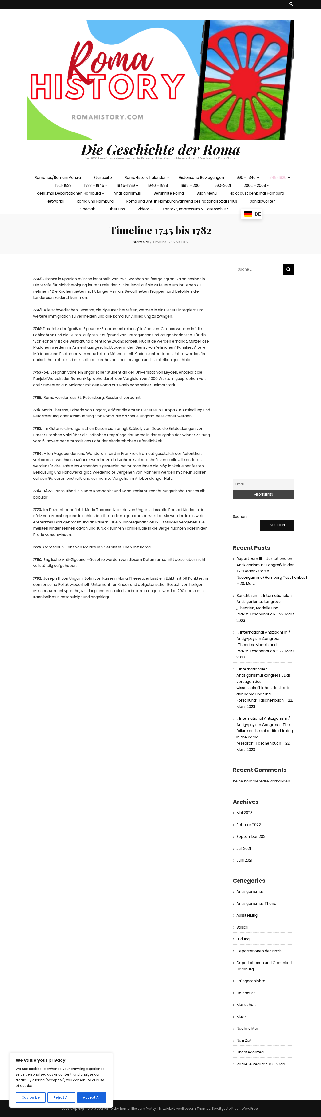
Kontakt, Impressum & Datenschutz (195, 209)
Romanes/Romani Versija (58, 177)
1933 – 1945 (94, 185)
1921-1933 (63, 185)
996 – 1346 (246, 177)
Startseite (103, 177)
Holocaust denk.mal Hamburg (256, 193)
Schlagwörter (262, 201)
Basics (242, 927)
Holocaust (245, 993)
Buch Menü (206, 193)
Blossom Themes (196, 1108)
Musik (241, 1016)
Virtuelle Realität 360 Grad (260, 1064)
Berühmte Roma (168, 193)
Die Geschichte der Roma (160, 149)
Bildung (243, 939)
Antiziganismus (127, 193)
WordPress (250, 1108)
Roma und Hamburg (95, 201)
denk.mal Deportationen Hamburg (69, 193)
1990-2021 (222, 185)
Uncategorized (250, 1052)
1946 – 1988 (158, 185)
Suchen (240, 516)
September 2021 (251, 836)
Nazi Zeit (244, 1040)
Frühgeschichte (250, 981)
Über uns (116, 209)
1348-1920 (277, 177)
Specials (88, 209)
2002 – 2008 (255, 185)
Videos (143, 209)
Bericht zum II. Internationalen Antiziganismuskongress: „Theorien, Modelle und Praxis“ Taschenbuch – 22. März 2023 (265, 608)
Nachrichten (247, 1028)
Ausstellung (247, 915)
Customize (31, 1097)
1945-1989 (126, 185)
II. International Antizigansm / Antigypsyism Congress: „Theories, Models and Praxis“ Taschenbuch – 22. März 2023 (265, 645)
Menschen (246, 1004)
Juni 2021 (244, 860)
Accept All (92, 1097)
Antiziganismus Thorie (256, 903)
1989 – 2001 (191, 185)
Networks (55, 201)
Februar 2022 (248, 824)
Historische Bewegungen (201, 177)
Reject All (61, 1097)
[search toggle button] (291, 4)
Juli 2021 (243, 848)
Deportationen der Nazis (259, 951)
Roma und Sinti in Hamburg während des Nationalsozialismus (181, 201)
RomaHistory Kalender (145, 177)
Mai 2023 (244, 812)
